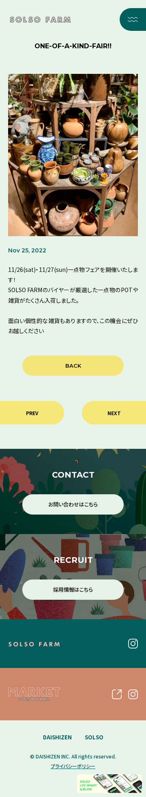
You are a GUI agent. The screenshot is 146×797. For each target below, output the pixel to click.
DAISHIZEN (57, 737)
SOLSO (94, 737)
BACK (73, 365)
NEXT (114, 412)
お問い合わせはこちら (73, 504)
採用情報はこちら (73, 589)
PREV (32, 412)
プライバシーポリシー (73, 766)
